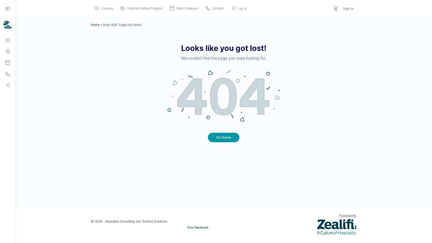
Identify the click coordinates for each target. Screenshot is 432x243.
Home (95, 25)
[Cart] (336, 8)
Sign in (348, 8)
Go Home (223, 137)
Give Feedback (198, 227)
